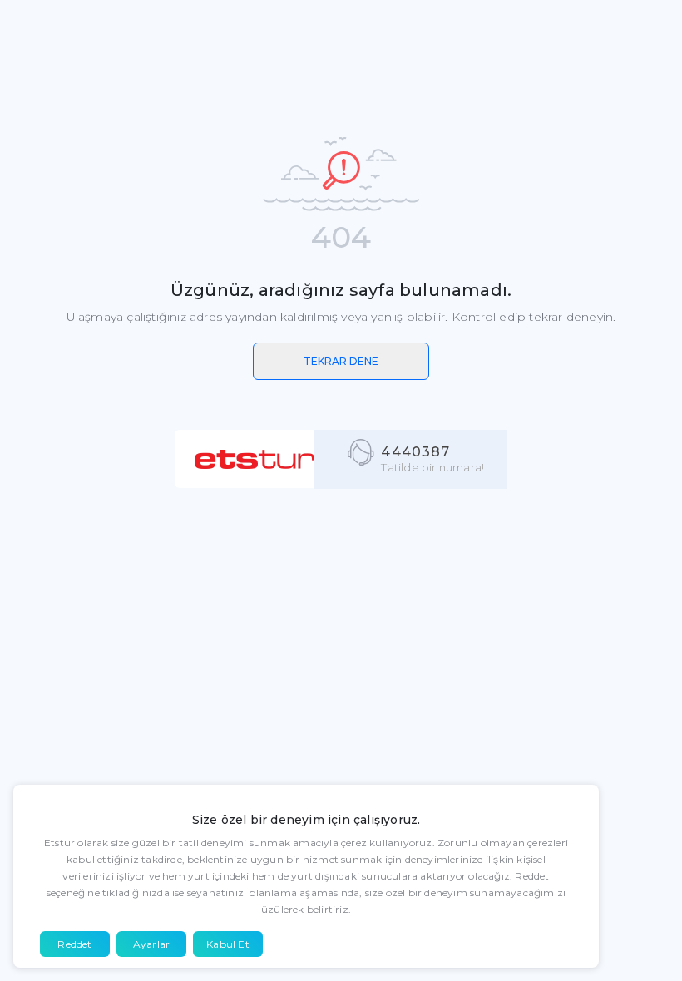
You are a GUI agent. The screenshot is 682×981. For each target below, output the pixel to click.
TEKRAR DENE (341, 361)
